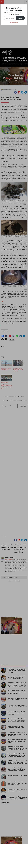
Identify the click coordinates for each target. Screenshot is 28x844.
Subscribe (20, 18)
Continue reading (14, 22)
